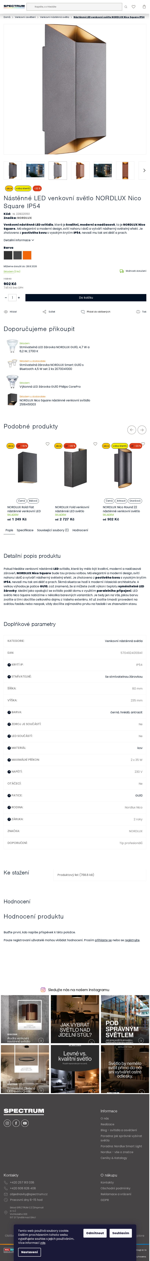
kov (137, 753)
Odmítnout (94, 1233)
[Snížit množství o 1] (6, 298)
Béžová (33, 501)
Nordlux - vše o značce (114, 1155)
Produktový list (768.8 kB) (75, 880)
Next (139, 430)
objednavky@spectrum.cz (29, 1197)
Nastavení (28, 1252)
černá (112, 717)
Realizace (105, 1127)
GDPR (102, 1203)
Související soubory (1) (53, 531)
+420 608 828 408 (23, 1191)
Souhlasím (119, 1233)
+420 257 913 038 (22, 1185)
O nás (102, 1121)
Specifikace (25, 531)
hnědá (122, 717)
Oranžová (135, 501)
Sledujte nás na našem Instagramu (77, 994)
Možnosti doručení (133, 271)
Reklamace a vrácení (113, 1197)
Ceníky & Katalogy (111, 1161)
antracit (134, 717)
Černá (21, 501)
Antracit (121, 501)
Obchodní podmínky (113, 1191)
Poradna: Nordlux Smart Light (118, 1149)
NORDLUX (24, 218)
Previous (129, 430)
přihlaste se (103, 945)
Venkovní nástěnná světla (121, 646)
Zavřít (24, 321)
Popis (9, 531)
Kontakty (104, 1185)
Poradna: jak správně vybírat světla (118, 1141)
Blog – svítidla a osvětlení (116, 1133)
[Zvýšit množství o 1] (19, 298)
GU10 (136, 800)
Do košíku (84, 298)
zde (41, 1243)
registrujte (132, 945)
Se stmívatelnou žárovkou (121, 682)
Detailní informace (17, 241)
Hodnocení (80, 531)
